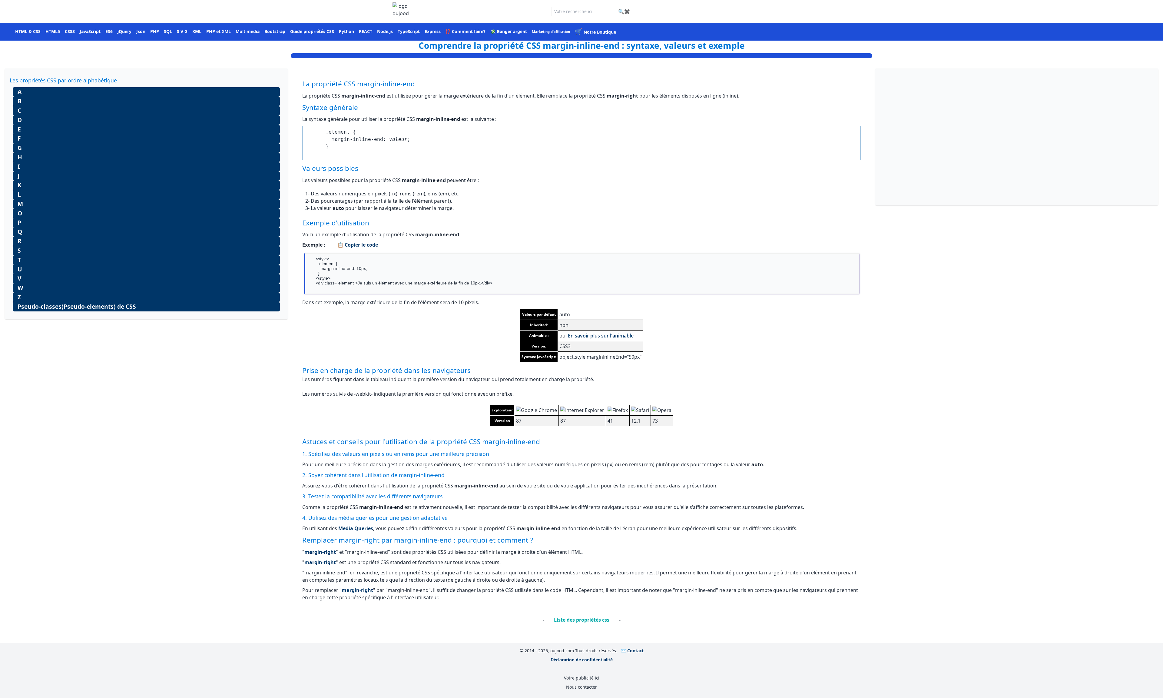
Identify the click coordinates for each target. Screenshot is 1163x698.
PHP (154, 31)
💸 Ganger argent (508, 31)
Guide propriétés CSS (312, 31)
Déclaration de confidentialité (582, 660)
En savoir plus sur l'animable (601, 335)
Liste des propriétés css (581, 620)
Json (140, 31)
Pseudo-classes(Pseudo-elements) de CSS (77, 306)
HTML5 (52, 31)
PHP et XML (218, 31)
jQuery (124, 31)
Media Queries (355, 528)
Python (346, 31)
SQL (168, 31)
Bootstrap (274, 31)
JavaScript (90, 31)
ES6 (109, 31)
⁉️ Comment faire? (465, 31)
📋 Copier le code (357, 244)
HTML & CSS (28, 31)
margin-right (320, 552)
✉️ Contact (632, 650)
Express (433, 31)
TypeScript (409, 31)
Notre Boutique (595, 32)
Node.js (385, 31)
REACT (365, 31)
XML (196, 31)
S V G (182, 31)
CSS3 (70, 31)
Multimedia (248, 31)
